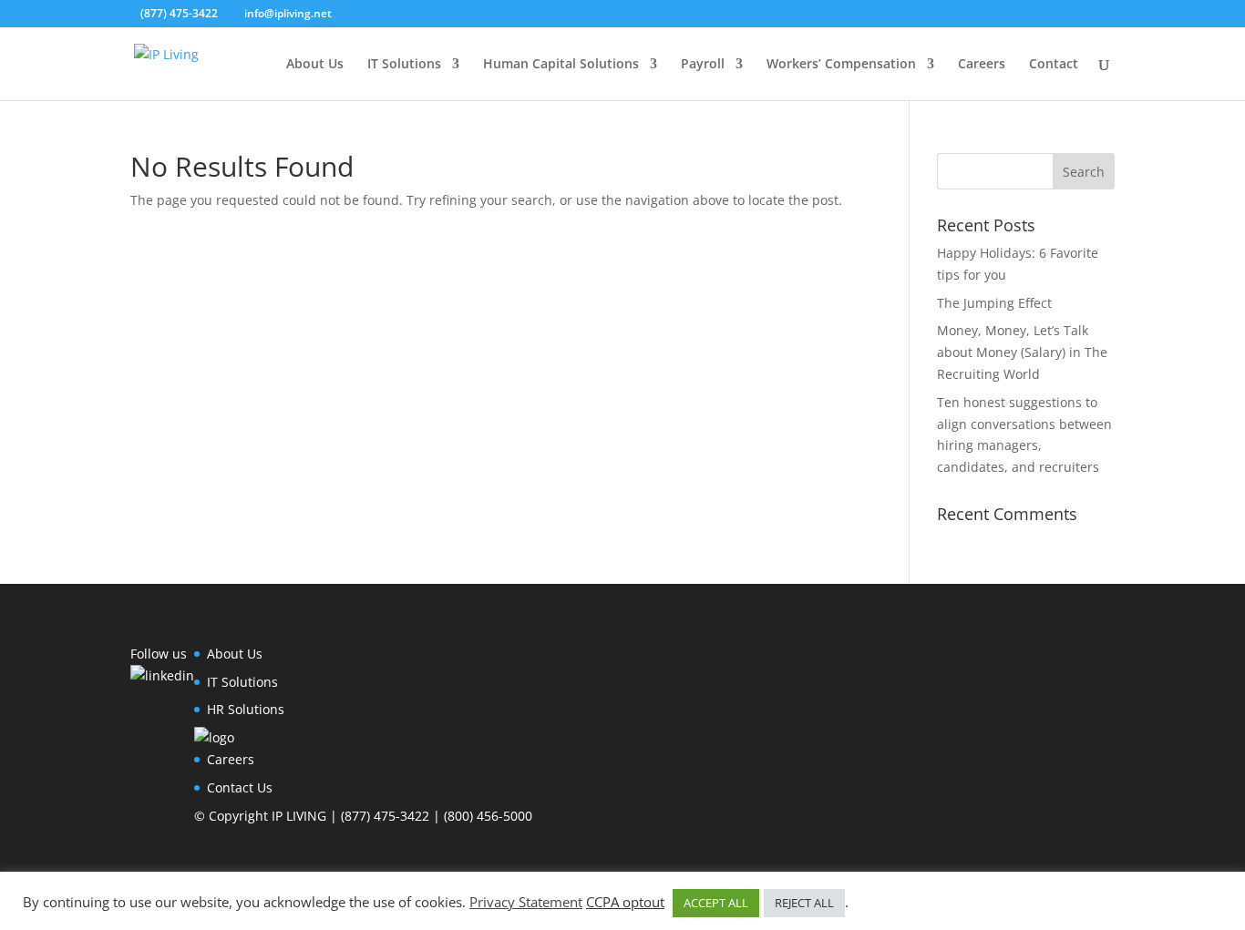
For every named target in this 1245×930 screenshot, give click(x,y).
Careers (981, 64)
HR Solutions (245, 709)
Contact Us (240, 787)
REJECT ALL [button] (804, 902)
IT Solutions (404, 64)
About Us (315, 64)
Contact (1053, 64)
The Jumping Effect (994, 303)
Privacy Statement (525, 902)
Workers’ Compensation (841, 64)
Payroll (703, 64)
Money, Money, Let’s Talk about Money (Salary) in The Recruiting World (1022, 352)
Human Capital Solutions (561, 64)
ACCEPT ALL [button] (716, 902)
